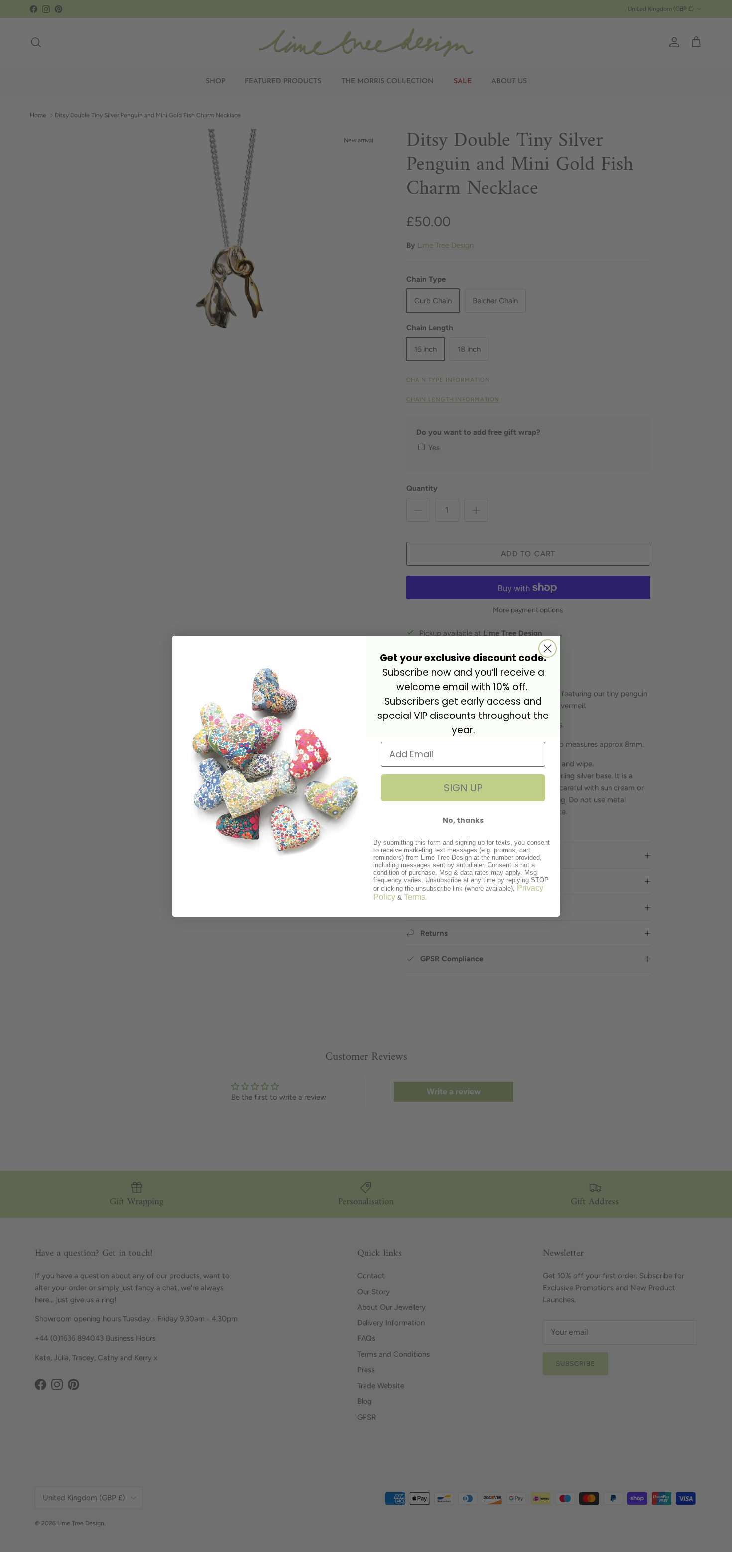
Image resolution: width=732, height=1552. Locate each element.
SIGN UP (463, 788)
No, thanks (463, 820)
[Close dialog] (547, 648)
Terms (414, 897)
